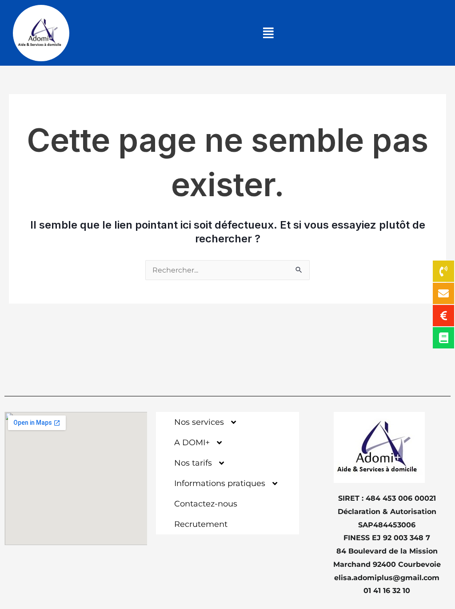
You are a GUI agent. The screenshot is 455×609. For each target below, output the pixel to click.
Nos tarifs (193, 463)
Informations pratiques (219, 483)
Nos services (199, 422)
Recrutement (201, 524)
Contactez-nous (205, 504)
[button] (268, 33)
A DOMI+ (192, 442)
